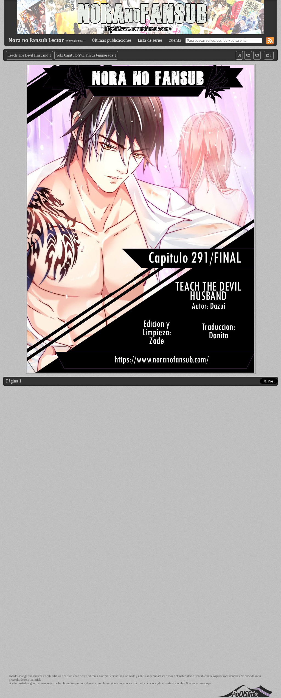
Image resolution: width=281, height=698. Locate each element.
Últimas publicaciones (111, 40)
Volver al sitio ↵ (75, 41)
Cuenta (175, 40)
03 (257, 55)
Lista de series (150, 40)
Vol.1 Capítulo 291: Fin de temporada (84, 55)
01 (239, 55)
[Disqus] (140, 458)
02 (248, 55)
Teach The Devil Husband (28, 55)
